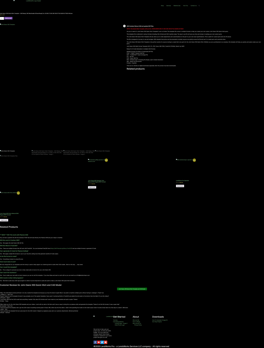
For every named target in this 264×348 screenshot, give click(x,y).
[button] (199, 6)
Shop (162, 5)
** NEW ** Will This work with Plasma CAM (14, 235)
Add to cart (8, 18)
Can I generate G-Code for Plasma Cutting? (14, 251)
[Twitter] (102, 342)
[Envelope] (105, 342)
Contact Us (194, 5)
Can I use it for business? (8, 272)
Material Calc (177, 5)
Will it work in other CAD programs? (11, 278)
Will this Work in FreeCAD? (9, 245)
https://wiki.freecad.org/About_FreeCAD (61, 248)
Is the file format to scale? (8, 256)
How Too (185, 5)
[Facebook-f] (95, 342)
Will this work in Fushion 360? (10, 240)
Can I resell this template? (8, 267)
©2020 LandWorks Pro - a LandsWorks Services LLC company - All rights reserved (131, 346)
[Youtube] (98, 342)
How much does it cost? (8, 262)
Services (168, 5)
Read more (180, 186)
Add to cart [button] (92, 187)
